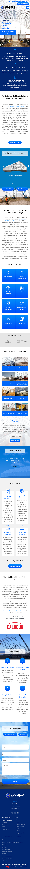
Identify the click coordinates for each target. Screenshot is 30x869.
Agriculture (5, 847)
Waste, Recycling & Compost (7, 859)
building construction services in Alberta (13, 610)
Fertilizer (4, 839)
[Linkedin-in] (15, 813)
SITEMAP (20, 865)
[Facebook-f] (12, 813)
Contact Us (15, 808)
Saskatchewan (19, 842)
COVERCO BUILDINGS (12, 865)
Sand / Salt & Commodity (8, 842)
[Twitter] (18, 813)
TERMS (25, 865)
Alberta (18, 839)
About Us (15, 803)
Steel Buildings (6, 817)
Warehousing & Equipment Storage (7, 850)
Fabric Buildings (7, 820)
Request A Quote (15, 806)
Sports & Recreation (7, 856)
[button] (27, 7)
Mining (4, 853)
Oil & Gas (4, 844)
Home (15, 801)
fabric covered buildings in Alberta (15, 106)
